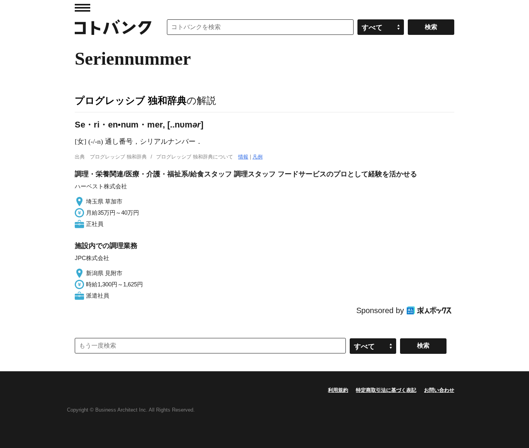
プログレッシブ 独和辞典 (131, 100)
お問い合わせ (439, 390)
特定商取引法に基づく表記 (386, 390)
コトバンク (113, 27)
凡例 (257, 157)
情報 (243, 157)
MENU (82, 8)
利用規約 (338, 390)
